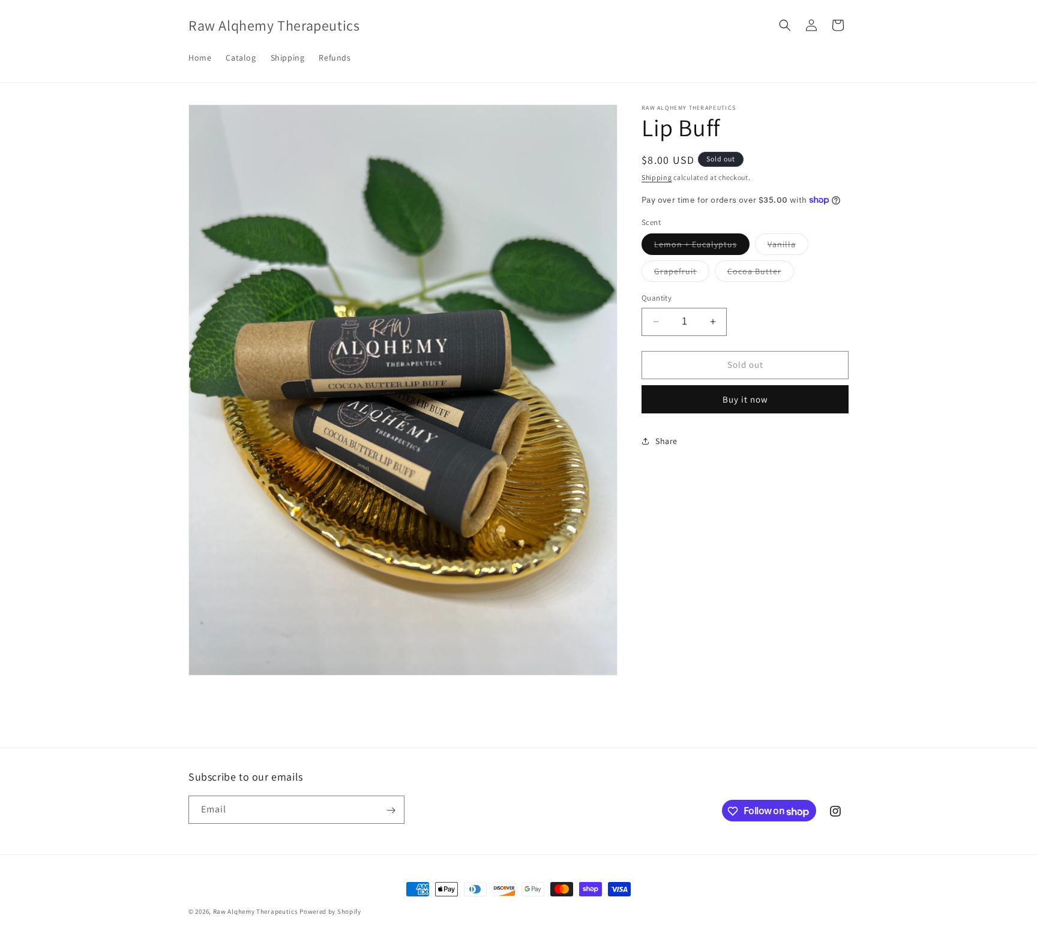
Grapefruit (681, 273)
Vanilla (788, 246)
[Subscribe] (390, 810)
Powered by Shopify (330, 911)
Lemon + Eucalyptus (702, 246)
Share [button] (666, 441)
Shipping (657, 177)
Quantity (657, 298)
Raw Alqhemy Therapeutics (256, 911)
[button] (785, 25)
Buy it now (745, 398)
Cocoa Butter (760, 273)
